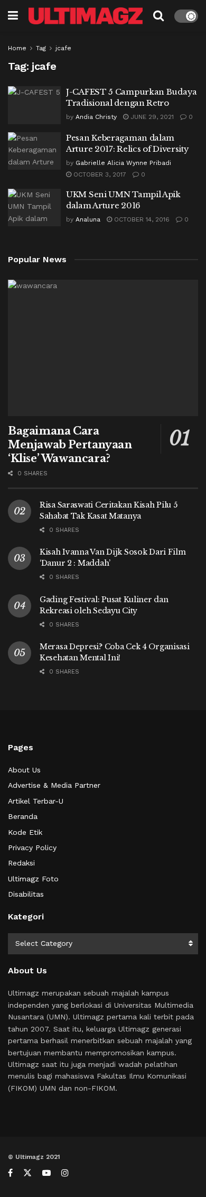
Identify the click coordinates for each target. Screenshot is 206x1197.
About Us (24, 770)
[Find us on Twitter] (27, 1173)
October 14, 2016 (141, 219)
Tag (41, 48)
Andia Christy (96, 117)
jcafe (63, 48)
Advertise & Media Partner (54, 785)
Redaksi (21, 863)
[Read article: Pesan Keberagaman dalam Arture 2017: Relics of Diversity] (34, 151)
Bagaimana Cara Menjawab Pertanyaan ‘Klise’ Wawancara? (70, 445)
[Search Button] (158, 16)
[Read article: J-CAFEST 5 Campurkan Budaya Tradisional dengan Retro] (34, 105)
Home (17, 48)
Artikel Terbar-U (35, 801)
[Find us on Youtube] (46, 1173)
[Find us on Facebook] (10, 1173)
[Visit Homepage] (86, 16)
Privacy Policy (32, 847)
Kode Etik (25, 832)
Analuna (88, 219)
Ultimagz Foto (33, 878)
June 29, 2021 (151, 117)
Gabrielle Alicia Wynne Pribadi (123, 163)
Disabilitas (26, 894)
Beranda (23, 816)
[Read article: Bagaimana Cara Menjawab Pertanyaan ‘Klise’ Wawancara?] (103, 348)
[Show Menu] (13, 16)
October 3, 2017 (98, 174)
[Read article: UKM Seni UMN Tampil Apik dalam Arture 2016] (34, 208)
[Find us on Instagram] (65, 1173)
